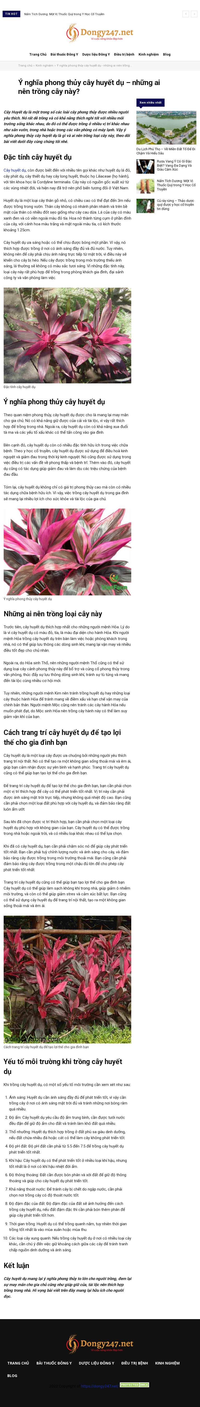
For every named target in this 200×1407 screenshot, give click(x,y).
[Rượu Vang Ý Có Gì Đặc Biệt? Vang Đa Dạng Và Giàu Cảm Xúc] (145, 166)
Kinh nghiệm (44, 65)
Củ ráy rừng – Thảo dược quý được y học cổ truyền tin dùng (65, 14)
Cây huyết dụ (15, 170)
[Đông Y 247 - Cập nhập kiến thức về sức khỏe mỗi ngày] (100, 33)
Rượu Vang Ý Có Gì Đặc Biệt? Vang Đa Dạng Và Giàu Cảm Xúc (174, 165)
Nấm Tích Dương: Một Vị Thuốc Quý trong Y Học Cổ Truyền (176, 185)
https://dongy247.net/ (99, 1386)
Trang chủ (25, 65)
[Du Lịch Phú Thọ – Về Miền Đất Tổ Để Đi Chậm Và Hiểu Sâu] (166, 127)
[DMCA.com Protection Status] (134, 1386)
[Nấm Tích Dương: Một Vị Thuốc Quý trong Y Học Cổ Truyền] (145, 186)
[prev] (186, 14)
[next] (194, 14)
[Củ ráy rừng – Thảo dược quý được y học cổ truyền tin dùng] (145, 206)
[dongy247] (100, 1344)
